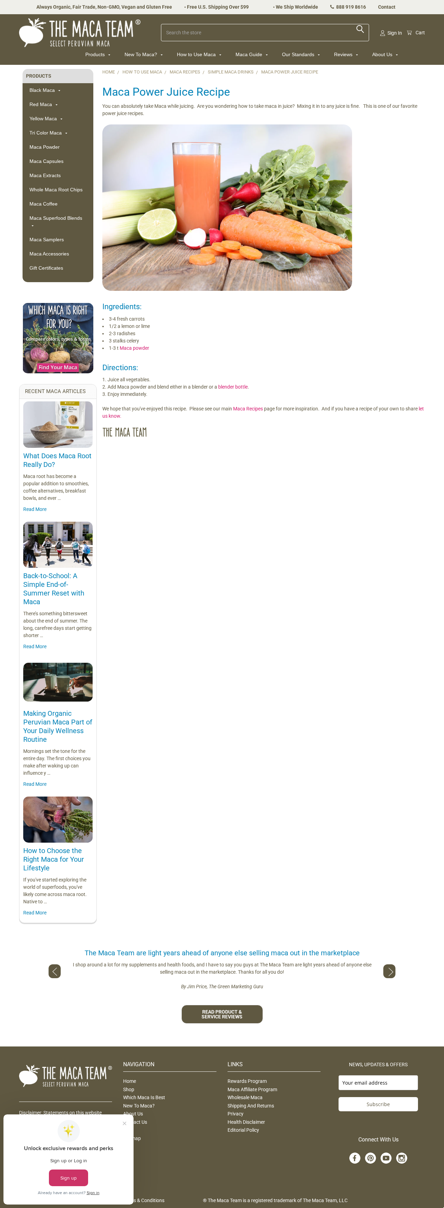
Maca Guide (250, 54)
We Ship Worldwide (297, 7)
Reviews (344, 54)
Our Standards (299, 54)
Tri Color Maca (46, 133)
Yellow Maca (43, 118)
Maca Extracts (45, 175)
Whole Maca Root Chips (56, 189)
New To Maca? (142, 54)
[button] (58, 338)
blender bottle (233, 387)
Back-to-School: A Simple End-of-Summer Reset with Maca (53, 589)
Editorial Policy (243, 1130)
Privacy (236, 1113)
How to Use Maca (197, 54)
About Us (383, 54)
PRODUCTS (38, 76)
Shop (128, 1089)
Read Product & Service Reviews (222, 1014)
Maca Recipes (248, 408)
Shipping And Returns (251, 1106)
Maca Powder (44, 147)
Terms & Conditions (143, 1200)
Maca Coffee (43, 204)
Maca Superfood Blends (55, 218)
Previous (55, 971)
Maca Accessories (49, 254)
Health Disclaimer (246, 1122)
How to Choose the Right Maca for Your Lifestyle (53, 859)
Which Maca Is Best (144, 1097)
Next (389, 971)
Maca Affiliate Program (252, 1089)
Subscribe (378, 1104)
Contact (386, 7)
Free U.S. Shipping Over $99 (218, 7)
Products (95, 54)
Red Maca (41, 104)
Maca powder (134, 348)
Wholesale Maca (245, 1097)
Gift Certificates (46, 268)
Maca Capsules (46, 161)
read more (34, 509)
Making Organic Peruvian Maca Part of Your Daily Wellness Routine (57, 726)
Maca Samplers (46, 239)
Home (129, 1081)
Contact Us (135, 1122)
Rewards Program (247, 1081)
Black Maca (42, 90)
